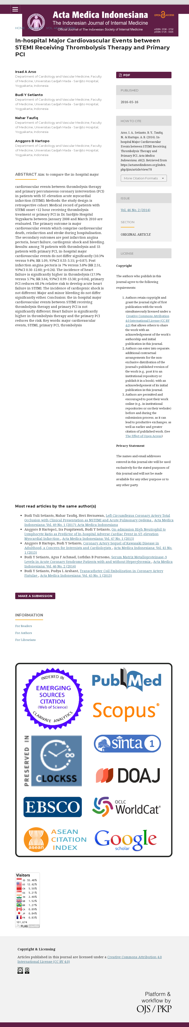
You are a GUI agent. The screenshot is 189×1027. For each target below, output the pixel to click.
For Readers (23, 626)
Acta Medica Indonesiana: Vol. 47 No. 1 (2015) (98, 538)
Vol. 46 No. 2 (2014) (60, 28)
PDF (126, 75)
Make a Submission (35, 596)
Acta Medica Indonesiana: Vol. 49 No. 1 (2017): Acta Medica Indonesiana (99, 522)
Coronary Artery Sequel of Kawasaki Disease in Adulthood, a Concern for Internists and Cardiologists (91, 545)
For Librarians (25, 640)
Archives (35, 28)
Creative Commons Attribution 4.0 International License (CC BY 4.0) (147, 320)
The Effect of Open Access (143, 436)
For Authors (23, 633)
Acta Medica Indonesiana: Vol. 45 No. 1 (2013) (76, 575)
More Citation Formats (141, 178)
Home (20, 28)
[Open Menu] (15, 9)
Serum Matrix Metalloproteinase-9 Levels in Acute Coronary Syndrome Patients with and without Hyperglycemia (95, 559)
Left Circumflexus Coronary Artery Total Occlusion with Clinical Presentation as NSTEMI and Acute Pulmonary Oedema (97, 517)
